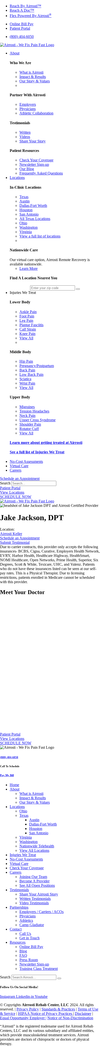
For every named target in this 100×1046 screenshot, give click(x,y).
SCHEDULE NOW (15, 497)
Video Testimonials (34, 903)
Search (5, 483)
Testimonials (19, 890)
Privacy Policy (28, 1009)
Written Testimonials (35, 899)
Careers (15, 872)
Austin (34, 820)
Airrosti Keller (11, 534)
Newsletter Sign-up (34, 964)
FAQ (23, 955)
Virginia (25, 837)
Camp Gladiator (31, 925)
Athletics (26, 920)
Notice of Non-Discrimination (70, 1018)
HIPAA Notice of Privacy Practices (45, 1013)
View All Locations (34, 850)
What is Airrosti (31, 793)
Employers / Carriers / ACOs (41, 912)
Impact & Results (32, 798)
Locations (17, 807)
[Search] (59, 978)
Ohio (23, 811)
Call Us (25, 934)
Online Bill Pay (31, 947)
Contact (16, 929)
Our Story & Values (34, 802)
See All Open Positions (37, 885)
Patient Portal (10, 488)
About (14, 789)
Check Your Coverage (27, 868)
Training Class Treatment (38, 969)
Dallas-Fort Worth (43, 824)
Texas (23, 815)
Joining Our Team (33, 877)
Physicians (27, 916)
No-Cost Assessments (26, 859)
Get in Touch (29, 938)
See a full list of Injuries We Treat (37, 452)
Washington (28, 842)
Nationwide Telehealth (36, 846)
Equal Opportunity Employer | (23, 1018)
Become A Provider (34, 881)
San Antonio (38, 833)
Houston (35, 828)
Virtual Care (19, 863)
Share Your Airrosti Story (38, 894)
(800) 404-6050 (9, 757)
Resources (17, 942)
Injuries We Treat (23, 855)
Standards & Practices (58, 1009)
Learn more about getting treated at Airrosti (46, 442)
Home (14, 785)
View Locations (12, 492)
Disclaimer (83, 1013)
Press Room (28, 960)
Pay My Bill (7, 775)
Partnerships (19, 907)
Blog (23, 951)
